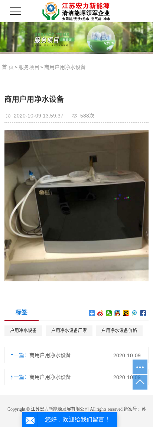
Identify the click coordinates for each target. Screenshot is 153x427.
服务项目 (29, 67)
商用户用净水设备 (65, 67)
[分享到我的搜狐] (126, 313)
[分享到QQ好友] (117, 313)
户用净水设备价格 (119, 330)
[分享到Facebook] (143, 313)
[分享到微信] (109, 313)
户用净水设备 (23, 330)
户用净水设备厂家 (69, 330)
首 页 (8, 67)
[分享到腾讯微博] (134, 313)
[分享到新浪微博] (100, 313)
